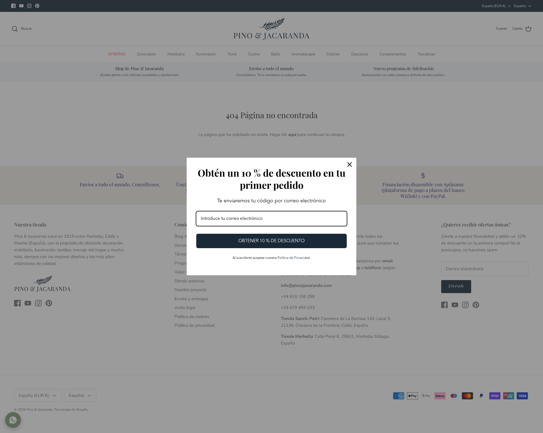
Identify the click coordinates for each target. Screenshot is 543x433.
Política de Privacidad (293, 258)
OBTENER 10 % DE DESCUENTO (271, 240)
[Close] (349, 164)
